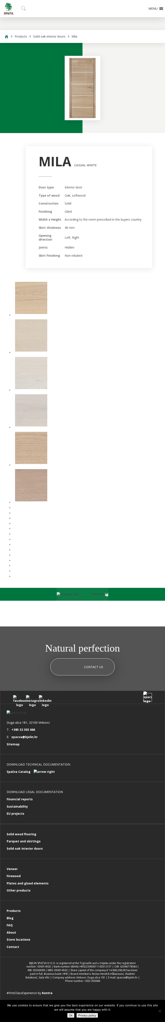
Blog (10, 918)
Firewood (14, 876)
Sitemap (13, 744)
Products (21, 36)
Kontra (47, 993)
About (11, 932)
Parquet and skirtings (24, 841)
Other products (19, 890)
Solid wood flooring (21, 834)
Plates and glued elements (28, 883)
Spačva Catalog (19, 772)
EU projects (15, 813)
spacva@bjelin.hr (24, 737)
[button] (152, 8)
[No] (159, 1011)
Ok (71, 1015)
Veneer (12, 869)
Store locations (18, 939)
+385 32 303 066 (23, 730)
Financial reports (20, 799)
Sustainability (17, 806)
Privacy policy (87, 1015)
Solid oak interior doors (49, 36)
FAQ (10, 925)
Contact (13, 947)
